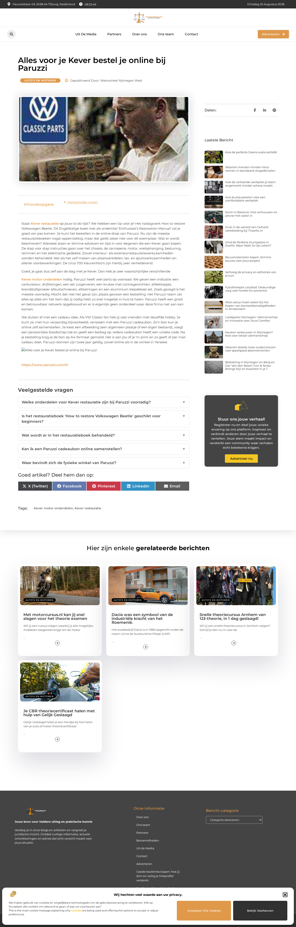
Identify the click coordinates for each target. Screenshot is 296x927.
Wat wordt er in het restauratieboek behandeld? (104, 435)
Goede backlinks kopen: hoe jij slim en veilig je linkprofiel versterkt (158, 876)
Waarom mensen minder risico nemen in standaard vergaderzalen (250, 168)
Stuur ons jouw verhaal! (241, 419)
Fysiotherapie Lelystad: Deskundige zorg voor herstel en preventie (250, 288)
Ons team (166, 34)
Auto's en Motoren (40, 80)
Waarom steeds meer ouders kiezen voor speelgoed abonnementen (250, 348)
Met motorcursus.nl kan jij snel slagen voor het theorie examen (55, 616)
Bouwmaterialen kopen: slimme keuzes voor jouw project (248, 258)
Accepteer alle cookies (204, 910)
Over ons (139, 34)
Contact (191, 34)
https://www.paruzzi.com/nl (44, 365)
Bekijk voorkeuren (260, 910)
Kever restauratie (45, 223)
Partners (114, 34)
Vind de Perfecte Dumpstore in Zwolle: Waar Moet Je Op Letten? (248, 243)
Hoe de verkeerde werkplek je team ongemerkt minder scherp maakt (250, 183)
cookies (76, 910)
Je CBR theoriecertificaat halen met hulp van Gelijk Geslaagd (59, 713)
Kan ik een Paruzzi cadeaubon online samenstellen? (104, 449)
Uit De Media (85, 34)
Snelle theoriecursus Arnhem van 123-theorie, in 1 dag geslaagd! (233, 616)
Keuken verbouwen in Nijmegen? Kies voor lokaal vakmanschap (249, 333)
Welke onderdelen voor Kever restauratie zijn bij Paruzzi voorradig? (104, 402)
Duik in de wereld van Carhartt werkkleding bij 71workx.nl (246, 228)
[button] (285, 895)
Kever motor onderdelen (41, 279)
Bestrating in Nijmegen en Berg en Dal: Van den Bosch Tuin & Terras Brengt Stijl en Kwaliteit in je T (250, 365)
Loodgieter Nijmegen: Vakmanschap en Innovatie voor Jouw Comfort (251, 318)
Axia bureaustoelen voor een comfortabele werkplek (245, 198)
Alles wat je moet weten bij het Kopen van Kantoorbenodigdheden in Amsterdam (250, 305)
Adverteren (144, 864)
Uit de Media (145, 848)
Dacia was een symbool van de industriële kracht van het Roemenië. (142, 618)
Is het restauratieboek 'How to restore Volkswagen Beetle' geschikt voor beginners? (104, 419)
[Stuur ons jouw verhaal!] (241, 405)
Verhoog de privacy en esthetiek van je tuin (250, 273)
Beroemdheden (147, 840)
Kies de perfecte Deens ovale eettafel (251, 152)
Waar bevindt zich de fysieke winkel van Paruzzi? (104, 463)
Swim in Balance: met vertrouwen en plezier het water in (251, 213)
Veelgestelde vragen (82, 202)
